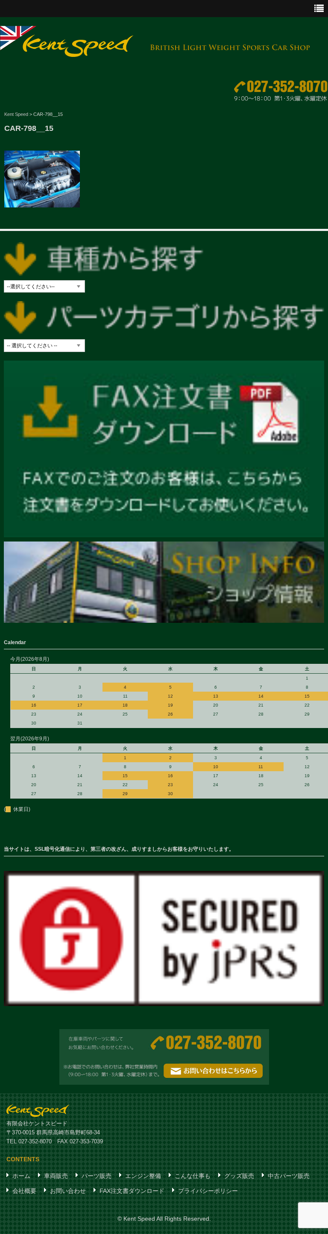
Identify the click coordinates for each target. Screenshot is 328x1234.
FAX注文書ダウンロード (132, 1190)
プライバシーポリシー (208, 1190)
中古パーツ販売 (289, 1175)
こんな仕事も (193, 1175)
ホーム (21, 1175)
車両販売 (56, 1175)
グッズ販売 (239, 1175)
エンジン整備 (143, 1175)
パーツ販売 (96, 1175)
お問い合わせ (68, 1190)
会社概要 (24, 1190)
